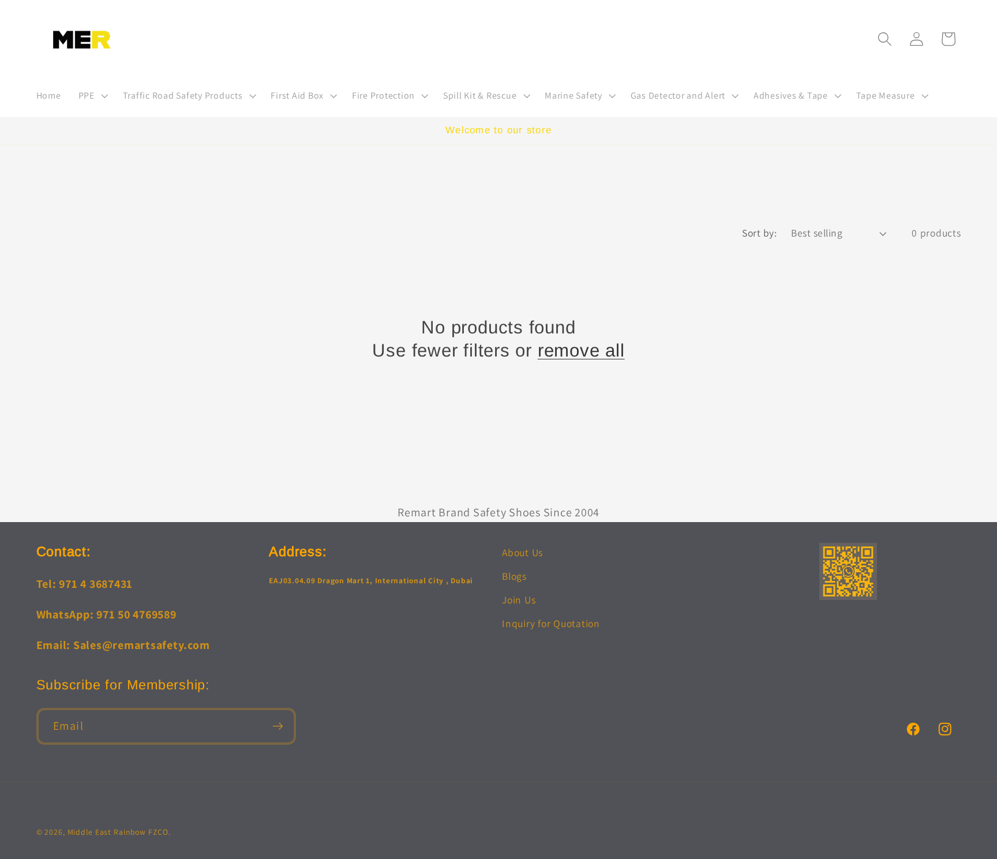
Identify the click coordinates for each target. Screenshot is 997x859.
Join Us (518, 599)
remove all (581, 350)
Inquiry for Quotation (551, 623)
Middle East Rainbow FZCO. (119, 832)
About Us (522, 552)
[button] (92, 95)
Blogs (514, 576)
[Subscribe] (278, 726)
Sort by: (759, 232)
